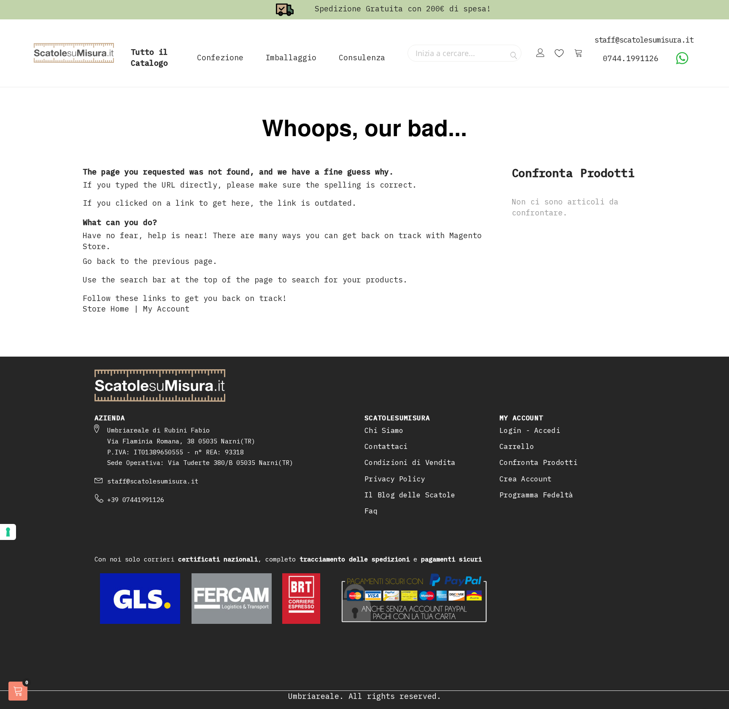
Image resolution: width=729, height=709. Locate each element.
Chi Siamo (383, 430)
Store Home (106, 309)
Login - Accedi (530, 430)
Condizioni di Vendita (410, 462)
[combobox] (464, 53)
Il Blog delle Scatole (410, 495)
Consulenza (362, 57)
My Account (166, 309)
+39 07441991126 (135, 500)
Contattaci (386, 446)
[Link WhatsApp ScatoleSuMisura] (682, 62)
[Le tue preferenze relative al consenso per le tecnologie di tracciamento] (8, 532)
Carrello (517, 446)
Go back (99, 261)
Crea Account (525, 478)
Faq (371, 511)
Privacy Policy (394, 478)
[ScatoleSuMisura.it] (74, 53)
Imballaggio (290, 57)
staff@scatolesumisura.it (152, 481)
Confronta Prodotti (539, 462)
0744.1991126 (631, 58)
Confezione (220, 57)
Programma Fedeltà (536, 495)
